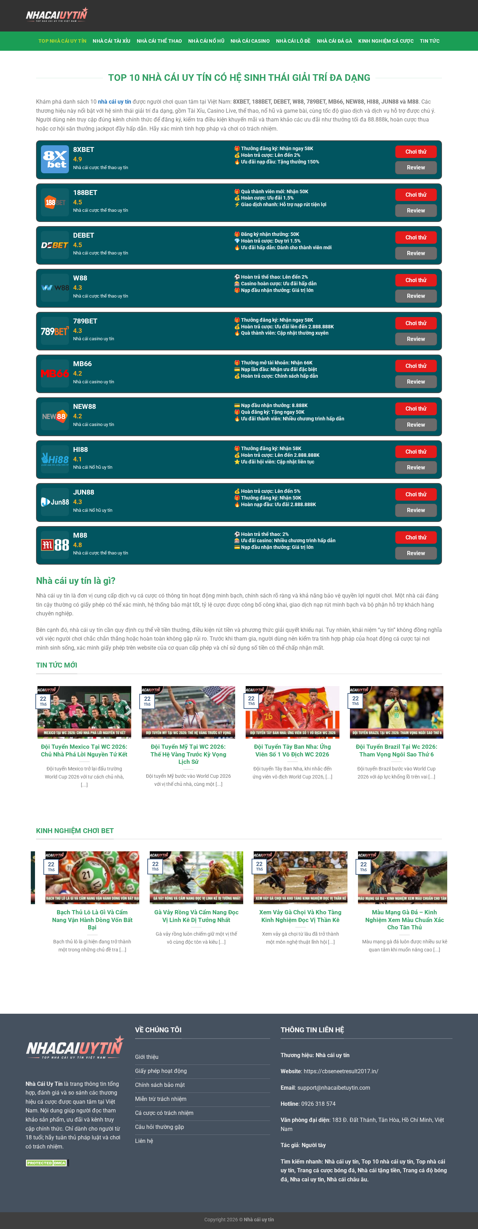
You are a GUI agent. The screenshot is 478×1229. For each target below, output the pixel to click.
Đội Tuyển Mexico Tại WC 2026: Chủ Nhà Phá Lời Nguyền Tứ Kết (83, 750)
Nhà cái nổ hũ (206, 41)
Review (416, 167)
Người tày (314, 1145)
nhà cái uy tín (114, 101)
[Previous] (48, 729)
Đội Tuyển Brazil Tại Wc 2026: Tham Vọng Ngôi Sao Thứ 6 (395, 750)
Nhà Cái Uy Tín (44, 1084)
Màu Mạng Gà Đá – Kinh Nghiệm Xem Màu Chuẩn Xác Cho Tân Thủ (395, 920)
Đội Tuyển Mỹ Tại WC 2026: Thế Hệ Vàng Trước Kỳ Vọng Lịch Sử (187, 754)
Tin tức (430, 41)
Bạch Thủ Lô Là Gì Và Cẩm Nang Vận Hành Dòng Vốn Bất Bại (83, 920)
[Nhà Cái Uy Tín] (61, 16)
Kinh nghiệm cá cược (385, 41)
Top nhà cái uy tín (62, 41)
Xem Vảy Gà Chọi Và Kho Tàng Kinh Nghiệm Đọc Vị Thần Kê (291, 916)
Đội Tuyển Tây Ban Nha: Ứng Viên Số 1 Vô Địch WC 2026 (291, 750)
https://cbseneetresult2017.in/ (341, 1071)
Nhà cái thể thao (159, 41)
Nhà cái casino (250, 41)
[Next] (430, 729)
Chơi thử (416, 151)
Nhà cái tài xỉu (111, 41)
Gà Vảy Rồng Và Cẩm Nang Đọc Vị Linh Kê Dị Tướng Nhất (187, 916)
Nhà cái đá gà (334, 41)
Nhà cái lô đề (293, 41)
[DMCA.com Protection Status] (47, 1162)
